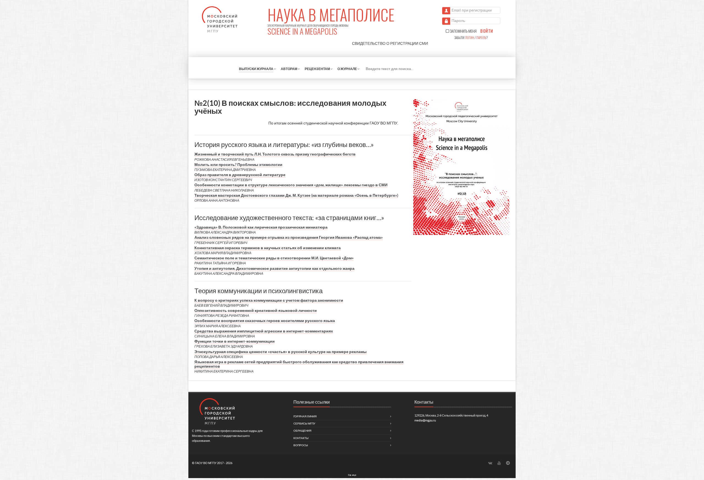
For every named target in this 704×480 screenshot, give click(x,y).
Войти (486, 31)
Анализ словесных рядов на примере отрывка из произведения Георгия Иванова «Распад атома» (288, 237)
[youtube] (499, 463)
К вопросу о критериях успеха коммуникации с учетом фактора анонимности (268, 300)
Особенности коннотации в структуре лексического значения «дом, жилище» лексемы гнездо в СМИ (290, 185)
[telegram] (508, 463)
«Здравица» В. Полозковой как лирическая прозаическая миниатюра (261, 227)
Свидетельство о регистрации (390, 43)
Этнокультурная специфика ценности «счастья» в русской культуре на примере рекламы (280, 351)
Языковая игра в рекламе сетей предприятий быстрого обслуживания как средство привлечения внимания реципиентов (298, 364)
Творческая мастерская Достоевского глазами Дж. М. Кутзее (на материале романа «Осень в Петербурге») (296, 195)
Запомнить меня (463, 31)
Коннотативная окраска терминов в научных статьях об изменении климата (267, 248)
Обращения (302, 430)
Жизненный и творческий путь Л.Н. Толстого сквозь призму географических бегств (275, 154)
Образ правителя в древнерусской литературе (239, 175)
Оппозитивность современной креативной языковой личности (255, 310)
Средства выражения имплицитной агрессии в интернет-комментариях (263, 331)
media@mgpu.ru (425, 420)
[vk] (490, 463)
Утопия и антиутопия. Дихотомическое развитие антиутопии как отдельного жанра (274, 268)
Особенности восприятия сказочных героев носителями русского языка (264, 320)
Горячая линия (305, 416)
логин (469, 37)
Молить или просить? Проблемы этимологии (238, 164)
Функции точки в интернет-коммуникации (234, 341)
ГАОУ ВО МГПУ (206, 463)
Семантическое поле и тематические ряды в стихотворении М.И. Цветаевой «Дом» (274, 258)
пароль (481, 37)
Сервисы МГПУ (304, 423)
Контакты (301, 438)
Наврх (352, 475)
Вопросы (300, 445)
